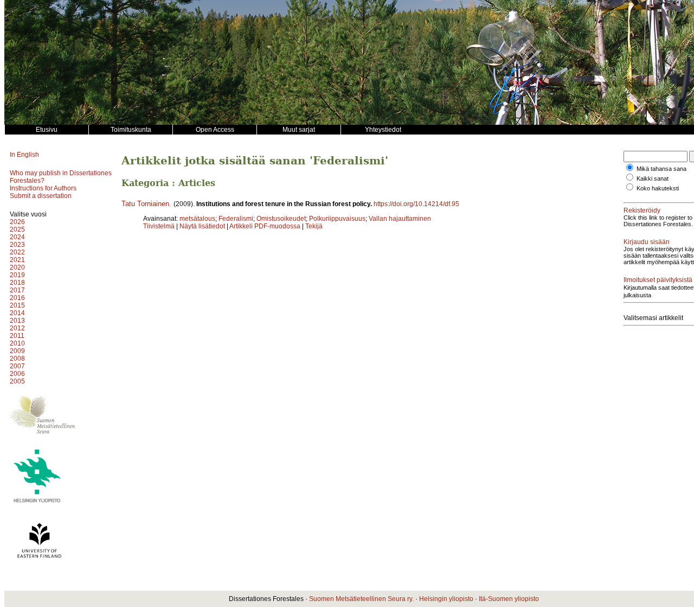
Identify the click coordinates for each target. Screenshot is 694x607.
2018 (17, 282)
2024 (17, 237)
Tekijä (314, 226)
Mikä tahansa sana (661, 168)
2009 (17, 351)
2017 (17, 290)
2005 (17, 381)
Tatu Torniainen (145, 204)
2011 (17, 336)
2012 (17, 328)
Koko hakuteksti (658, 188)
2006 (17, 374)
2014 (17, 313)
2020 (17, 267)
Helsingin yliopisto (446, 599)
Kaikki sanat (653, 178)
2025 (17, 229)
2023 (17, 244)
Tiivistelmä (159, 226)
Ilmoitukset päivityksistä (658, 280)
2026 (17, 222)
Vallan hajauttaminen (400, 218)
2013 (17, 320)
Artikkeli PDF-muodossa (264, 226)
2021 (17, 260)
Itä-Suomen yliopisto (509, 599)
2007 (17, 366)
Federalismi (236, 218)
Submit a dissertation (41, 196)
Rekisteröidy (642, 210)
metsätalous (197, 218)
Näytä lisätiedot (203, 226)
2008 (17, 358)
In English (24, 154)
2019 (17, 275)
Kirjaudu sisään (647, 242)
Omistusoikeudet (281, 218)
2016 (17, 298)
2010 (17, 343)
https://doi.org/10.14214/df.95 (416, 204)
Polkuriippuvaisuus (337, 218)
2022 (17, 252)
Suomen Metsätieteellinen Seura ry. (361, 599)
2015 (17, 305)
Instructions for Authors (43, 188)
